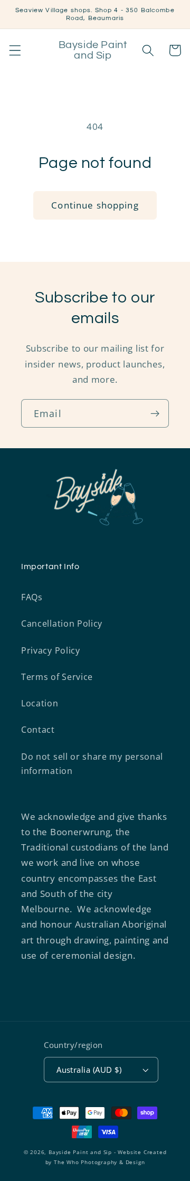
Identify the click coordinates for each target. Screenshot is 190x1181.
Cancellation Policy (61, 623)
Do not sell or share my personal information (92, 764)
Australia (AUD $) (89, 1069)
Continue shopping (95, 205)
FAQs (32, 597)
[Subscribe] (154, 413)
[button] (15, 50)
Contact (38, 729)
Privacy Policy (50, 650)
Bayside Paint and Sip (80, 1152)
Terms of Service (57, 677)
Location (40, 703)
